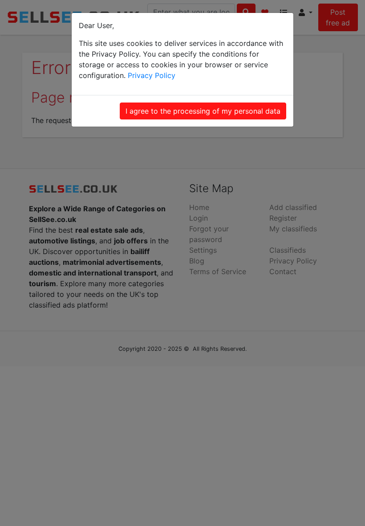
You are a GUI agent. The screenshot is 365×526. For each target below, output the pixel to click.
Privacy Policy (151, 75)
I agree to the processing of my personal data (203, 111)
